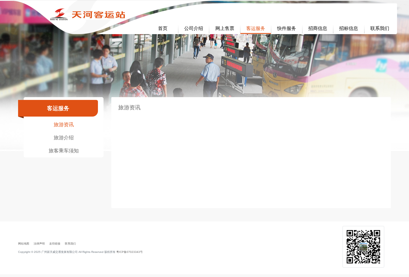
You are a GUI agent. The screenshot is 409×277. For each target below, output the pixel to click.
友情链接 (54, 243)
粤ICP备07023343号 (129, 251)
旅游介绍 (64, 137)
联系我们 (379, 28)
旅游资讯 (64, 124)
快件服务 (286, 28)
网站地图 (23, 243)
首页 (162, 28)
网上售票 (224, 28)
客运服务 (255, 28)
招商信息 (317, 28)
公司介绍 (193, 28)
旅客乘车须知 (64, 150)
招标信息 (348, 28)
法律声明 (39, 243)
